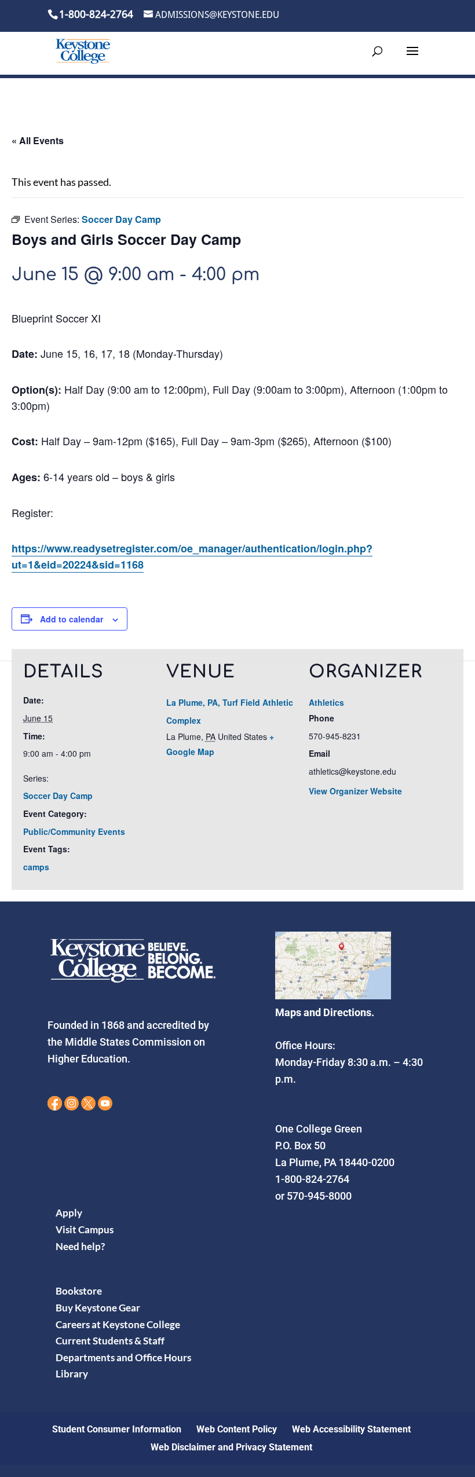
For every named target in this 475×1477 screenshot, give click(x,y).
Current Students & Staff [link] (110, 1341)
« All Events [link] (38, 140)
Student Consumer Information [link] (116, 1429)
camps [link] (36, 867)
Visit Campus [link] (85, 1229)
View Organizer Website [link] (355, 791)
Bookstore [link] (79, 1291)
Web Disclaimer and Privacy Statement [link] (231, 1447)
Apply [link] (69, 1213)
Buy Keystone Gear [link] (98, 1308)
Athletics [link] (326, 702)
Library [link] (72, 1374)
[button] (412, 58)
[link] (83, 51)
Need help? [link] (80, 1246)
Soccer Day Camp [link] (58, 795)
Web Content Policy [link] (236, 1429)
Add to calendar (71, 619)
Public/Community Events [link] (74, 831)
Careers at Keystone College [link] (118, 1324)
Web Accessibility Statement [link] (351, 1429)
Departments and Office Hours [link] (123, 1357)
